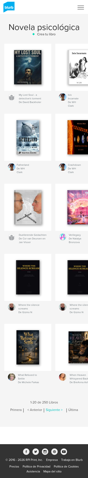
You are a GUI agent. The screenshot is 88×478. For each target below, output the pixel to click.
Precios (14, 466)
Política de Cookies (66, 466)
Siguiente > (54, 410)
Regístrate (63, 7)
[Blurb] (8, 8)
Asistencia (33, 471)
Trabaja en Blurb (72, 460)
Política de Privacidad (36, 466)
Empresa (52, 460)
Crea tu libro (46, 34)
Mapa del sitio (52, 471)
